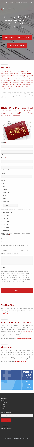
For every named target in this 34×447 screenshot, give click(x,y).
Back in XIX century (8, 212)
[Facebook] (3, 2)
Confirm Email (5, 170)
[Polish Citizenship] (17, 9)
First (2, 148)
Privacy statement (17, 438)
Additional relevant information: (9, 253)
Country (4, 180)
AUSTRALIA (6, 192)
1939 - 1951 (6, 221)
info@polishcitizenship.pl (22, 2)
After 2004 (6, 230)
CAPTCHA (3, 284)
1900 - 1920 (6, 215)
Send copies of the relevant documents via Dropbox (15, 250)
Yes (4, 238)
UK (3, 183)
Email (3, 158)
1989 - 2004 (6, 227)
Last (2, 154)
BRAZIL (5, 198)
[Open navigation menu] (30, 11)
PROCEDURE (6, 314)
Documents (4, 402)
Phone (3, 173)
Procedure (3, 404)
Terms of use (8, 438)
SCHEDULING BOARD (21, 361)
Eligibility (3, 400)
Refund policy (26, 438)
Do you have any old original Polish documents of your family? (16, 233)
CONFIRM (5, 267)
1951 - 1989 (6, 224)
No (3, 241)
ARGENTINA (6, 201)
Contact (3, 408)
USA (4, 186)
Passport (3, 406)
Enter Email (4, 164)
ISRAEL (4, 195)
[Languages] (32, 2)
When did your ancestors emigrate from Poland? (16, 209)
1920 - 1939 (6, 218)
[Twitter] (7, 2)
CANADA (5, 189)
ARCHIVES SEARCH (26, 331)
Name (3, 142)
